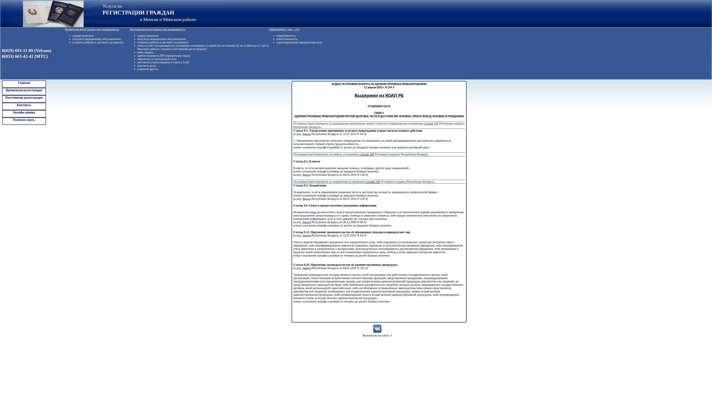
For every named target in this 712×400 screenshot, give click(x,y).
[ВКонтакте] (377, 328)
